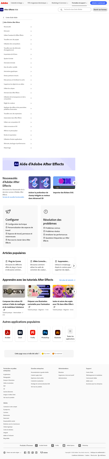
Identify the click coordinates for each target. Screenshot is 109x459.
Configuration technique (17, 224)
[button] (18, 27)
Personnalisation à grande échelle (40, 372)
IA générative (6, 374)
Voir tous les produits (8, 397)
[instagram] (29, 453)
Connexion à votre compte (10, 406)
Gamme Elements (8, 391)
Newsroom (6, 418)
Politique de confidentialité (98, 452)
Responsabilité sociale (9, 421)
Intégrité (5, 432)
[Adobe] (4, 3)
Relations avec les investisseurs (11, 424)
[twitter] (33, 453)
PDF (4, 386)
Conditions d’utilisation (78, 455)
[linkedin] (36, 453)
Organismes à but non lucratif (66, 375)
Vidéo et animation (8, 383)
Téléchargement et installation (94, 375)
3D (4, 389)
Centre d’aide (89, 372)
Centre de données (8, 429)
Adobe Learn (89, 381)
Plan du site (94, 455)
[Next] (74, 183)
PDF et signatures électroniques (37, 3)
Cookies (87, 455)
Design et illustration (8, 380)
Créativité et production (37, 381)
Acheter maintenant (98, 3)
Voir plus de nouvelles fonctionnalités (13, 197)
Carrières (5, 412)
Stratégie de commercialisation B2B (40, 384)
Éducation (61, 372)
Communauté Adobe (91, 378)
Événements (6, 415)
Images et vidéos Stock (9, 394)
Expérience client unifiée (37, 378)
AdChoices (103, 455)
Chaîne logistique (7, 427)
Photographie (6, 377)
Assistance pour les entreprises (94, 384)
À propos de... (6, 409)
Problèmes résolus (53, 231)
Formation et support (78, 3)
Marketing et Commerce (59, 3)
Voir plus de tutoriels (66, 280)
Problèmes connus (53, 228)
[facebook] (25, 453)
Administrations (63, 378)
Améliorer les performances (56, 234)
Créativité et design (16, 3)
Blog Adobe (6, 438)
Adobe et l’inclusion (8, 435)
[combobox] (74, 9)
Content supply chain (36, 375)
